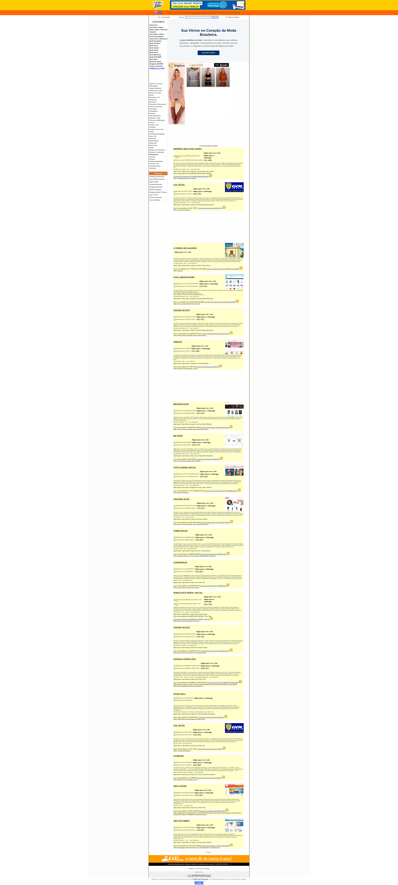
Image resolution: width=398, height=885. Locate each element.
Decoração (153, 109)
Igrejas (180, 271)
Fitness (151, 122)
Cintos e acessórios (155, 106)
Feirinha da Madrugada (157, 120)
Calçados (152, 32)
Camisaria (152, 102)
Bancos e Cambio (155, 93)
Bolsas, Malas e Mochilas (158, 29)
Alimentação (153, 86)
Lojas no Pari (153, 195)
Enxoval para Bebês (156, 36)
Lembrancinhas (236, 813)
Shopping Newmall (155, 184)
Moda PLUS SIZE (155, 57)
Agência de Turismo (156, 84)
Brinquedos (153, 99)
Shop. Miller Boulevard (156, 179)
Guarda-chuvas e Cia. (156, 129)
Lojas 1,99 (152, 136)
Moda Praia (153, 59)
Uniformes (152, 168)
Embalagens (153, 111)
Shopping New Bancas (188, 686)
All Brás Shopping (155, 189)
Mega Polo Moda (155, 61)
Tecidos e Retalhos (156, 66)
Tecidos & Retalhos (184, 210)
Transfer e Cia (154, 163)
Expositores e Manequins (158, 39)
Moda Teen (153, 143)
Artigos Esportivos (155, 88)
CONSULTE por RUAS (157, 68)
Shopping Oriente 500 (156, 176)
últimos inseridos (233, 17)
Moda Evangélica (155, 41)
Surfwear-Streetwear (156, 161)
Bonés (151, 95)
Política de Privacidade (200, 879)
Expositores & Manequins (211, 847)
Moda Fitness (193, 335)
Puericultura (153, 154)
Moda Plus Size (202, 429)
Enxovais (152, 113)
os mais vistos (165, 17)
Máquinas (152, 138)
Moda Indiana (153, 141)
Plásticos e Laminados (156, 152)
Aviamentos (153, 25)
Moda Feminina (154, 43)
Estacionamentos (155, 115)
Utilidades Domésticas (195, 814)
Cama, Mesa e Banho (156, 34)
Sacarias (152, 157)
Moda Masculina (155, 55)
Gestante (152, 127)
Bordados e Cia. (154, 97)
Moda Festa (153, 45)
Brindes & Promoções (198, 813)
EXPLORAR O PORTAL (208, 53)
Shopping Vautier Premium (158, 192)
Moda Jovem (193, 368)
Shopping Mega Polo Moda (187, 178)
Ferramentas (226, 813)
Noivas (151, 147)
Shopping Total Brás (156, 187)
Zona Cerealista (154, 200)
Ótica (204, 814)
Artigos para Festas (155, 90)
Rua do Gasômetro (155, 197)
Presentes (184, 814)
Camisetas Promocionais (157, 104)
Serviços (152, 159)
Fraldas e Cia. (154, 125)
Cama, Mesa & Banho (185, 588)
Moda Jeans (153, 52)
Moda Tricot (153, 145)
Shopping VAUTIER (156, 64)
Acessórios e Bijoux (156, 27)
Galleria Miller (153, 182)
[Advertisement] (208, 104)
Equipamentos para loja (194, 847)
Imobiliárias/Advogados (157, 134)
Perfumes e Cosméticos (157, 150)
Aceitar (199, 883)
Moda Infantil (154, 48)
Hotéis (151, 131)
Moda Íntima (153, 50)
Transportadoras (154, 166)
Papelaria (177, 814)
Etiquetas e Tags (154, 118)
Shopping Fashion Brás (196, 719)
